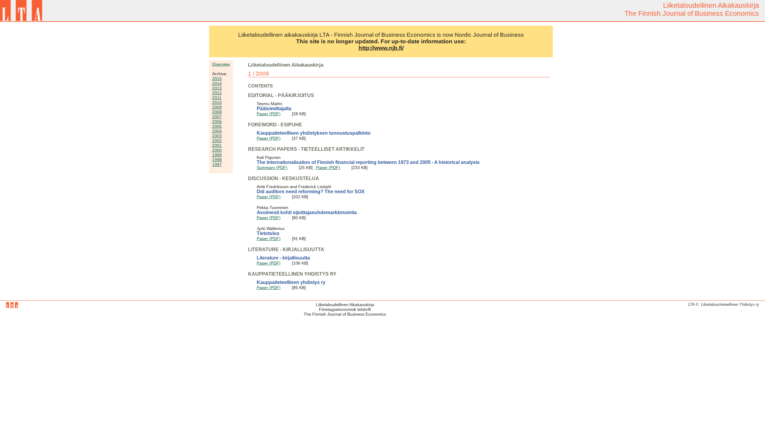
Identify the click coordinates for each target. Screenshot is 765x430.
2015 (217, 78)
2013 (217, 88)
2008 (217, 112)
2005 (217, 126)
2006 (217, 121)
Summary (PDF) (272, 167)
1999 (217, 155)
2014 (217, 83)
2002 (217, 140)
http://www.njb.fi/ (381, 48)
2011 (216, 97)
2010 (217, 102)
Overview (221, 64)
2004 (217, 131)
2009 (217, 107)
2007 (217, 116)
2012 (217, 92)
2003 (217, 135)
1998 (217, 159)
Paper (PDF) (269, 113)
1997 (217, 164)
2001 (217, 145)
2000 (217, 150)
